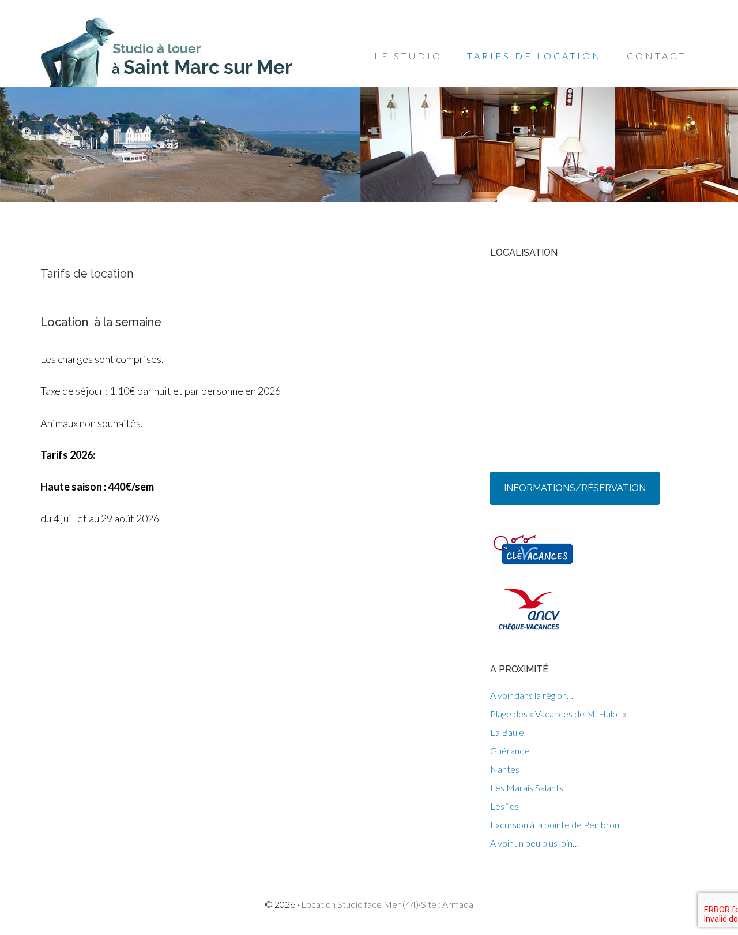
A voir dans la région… (531, 695)
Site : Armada (447, 904)
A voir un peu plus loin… (534, 842)
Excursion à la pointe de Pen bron (554, 824)
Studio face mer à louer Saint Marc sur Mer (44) (169, 52)
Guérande (510, 750)
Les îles (504, 806)
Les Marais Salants (526, 787)
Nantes (504, 769)
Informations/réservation (575, 488)
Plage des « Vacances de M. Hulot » (558, 713)
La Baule (507, 732)
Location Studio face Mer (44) (360, 904)
